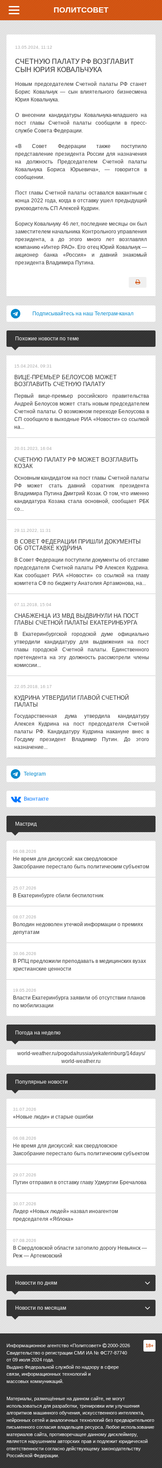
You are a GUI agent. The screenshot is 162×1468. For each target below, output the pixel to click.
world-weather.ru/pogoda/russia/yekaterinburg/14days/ (81, 1053)
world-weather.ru (81, 1061)
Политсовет (81, 10)
